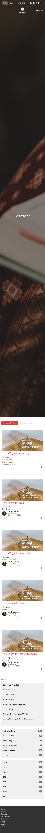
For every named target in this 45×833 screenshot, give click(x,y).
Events (4, 814)
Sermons (5, 819)
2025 (22, 767)
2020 (22, 792)
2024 (22, 772)
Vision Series (8, 695)
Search (12, 3)
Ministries (5, 817)
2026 (22, 762)
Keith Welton (22, 731)
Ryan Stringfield (22, 746)
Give (3, 827)
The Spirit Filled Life (11, 685)
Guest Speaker (22, 750)
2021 (22, 787)
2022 (22, 782)
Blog (3, 822)
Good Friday (8, 709)
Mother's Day (8, 699)
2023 (22, 777)
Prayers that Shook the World (15, 714)
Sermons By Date (10, 423)
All (4, 796)
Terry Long (22, 741)
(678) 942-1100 (23, 3)
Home (3, 809)
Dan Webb (22, 755)
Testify (6, 690)
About (3, 812)
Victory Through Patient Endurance (18, 719)
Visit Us (4, 824)
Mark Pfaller (22, 736)
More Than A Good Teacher (14, 704)
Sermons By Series (27, 423)
